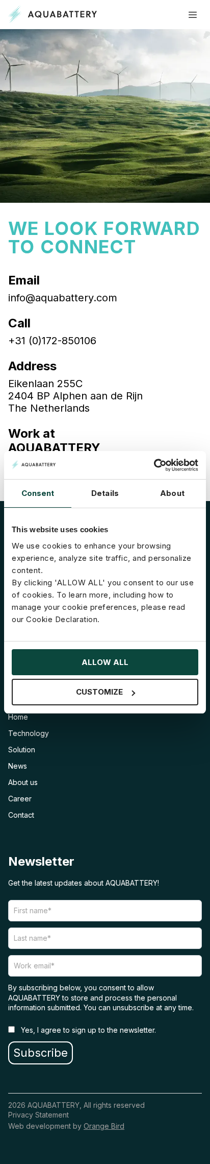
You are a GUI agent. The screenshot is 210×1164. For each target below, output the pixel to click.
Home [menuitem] (18, 716)
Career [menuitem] (20, 798)
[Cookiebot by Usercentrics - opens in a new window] (153, 465)
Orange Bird (104, 1126)
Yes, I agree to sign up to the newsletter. (87, 1030)
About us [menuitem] (23, 782)
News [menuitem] (17, 766)
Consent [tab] (38, 493)
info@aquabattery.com (62, 298)
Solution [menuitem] (21, 749)
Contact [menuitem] (21, 815)
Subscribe (40, 1052)
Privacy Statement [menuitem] (38, 1115)
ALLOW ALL (105, 662)
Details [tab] (105, 493)
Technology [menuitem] (28, 733)
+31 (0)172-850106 (52, 341)
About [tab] (172, 493)
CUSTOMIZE (99, 692)
